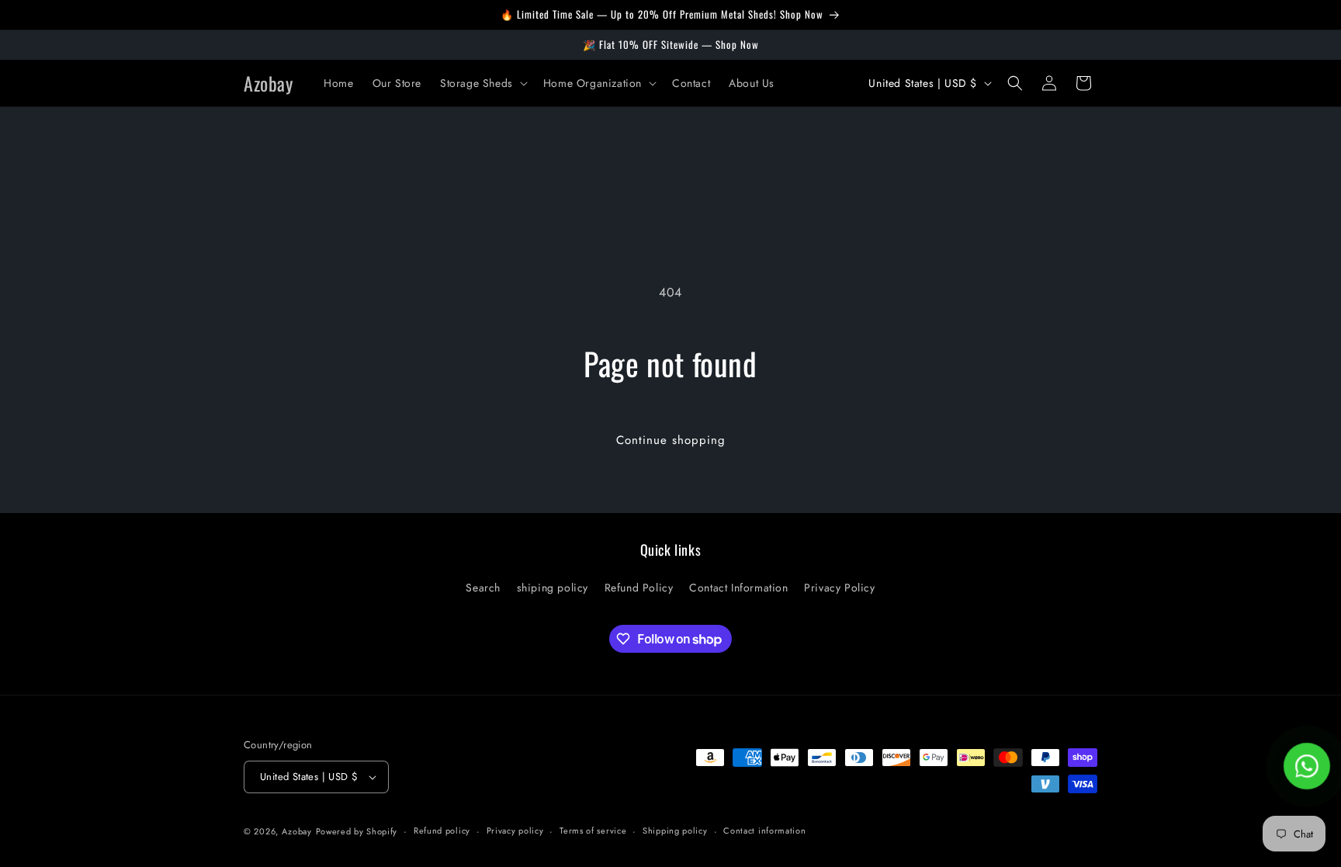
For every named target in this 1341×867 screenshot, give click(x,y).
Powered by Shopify (357, 831)
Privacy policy (515, 830)
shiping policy (552, 587)
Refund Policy (639, 587)
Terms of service (593, 830)
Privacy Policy (839, 587)
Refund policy (442, 830)
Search (483, 587)
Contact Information (738, 587)
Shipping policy (675, 830)
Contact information (764, 830)
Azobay (297, 831)
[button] (482, 83)
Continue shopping (671, 440)
